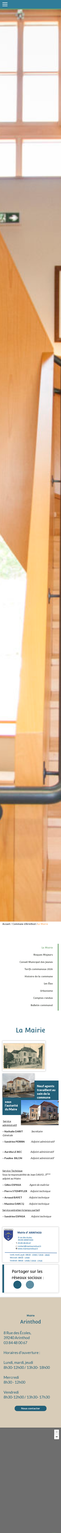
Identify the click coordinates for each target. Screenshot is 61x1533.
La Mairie (47, 947)
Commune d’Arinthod (24, 924)
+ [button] (57, 1432)
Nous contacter (30, 1408)
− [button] (57, 1437)
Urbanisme (46, 990)
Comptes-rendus (43, 998)
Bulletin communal (42, 1005)
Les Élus (48, 983)
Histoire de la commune (39, 976)
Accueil (6, 924)
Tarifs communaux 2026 (38, 969)
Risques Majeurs (43, 954)
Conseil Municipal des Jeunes (36, 962)
